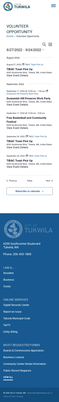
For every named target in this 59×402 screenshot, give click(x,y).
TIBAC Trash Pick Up (20, 69)
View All (8, 377)
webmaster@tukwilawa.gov (38, 393)
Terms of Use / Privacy (13, 396)
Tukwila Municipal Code (16, 318)
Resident (8, 273)
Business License (13, 357)
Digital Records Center (16, 305)
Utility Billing (10, 331)
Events (10, 36)
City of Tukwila (16, 6)
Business (8, 279)
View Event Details (17, 75)
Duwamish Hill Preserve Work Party (28, 98)
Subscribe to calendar (27, 191)
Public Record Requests (17, 370)
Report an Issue (12, 311)
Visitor (7, 286)
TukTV (6, 325)
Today (29, 180)
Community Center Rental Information (24, 363)
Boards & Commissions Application (23, 350)
